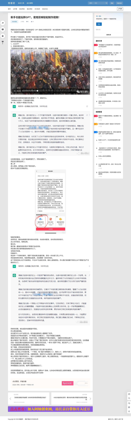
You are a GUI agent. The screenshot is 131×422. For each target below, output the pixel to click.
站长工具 (21, 3)
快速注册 (119, 3)
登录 (112, 3)
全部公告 (108, 34)
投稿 (121, 8)
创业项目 (14, 21)
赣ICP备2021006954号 (31, 419)
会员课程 (30, 3)
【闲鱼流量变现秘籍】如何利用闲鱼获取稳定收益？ (30, 397)
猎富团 (21, 419)
